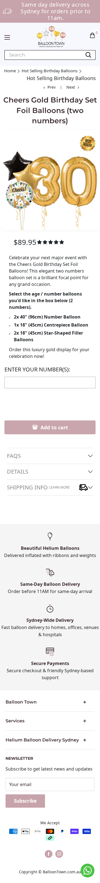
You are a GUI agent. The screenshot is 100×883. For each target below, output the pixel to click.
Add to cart (53, 427)
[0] (93, 35)
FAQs (14, 456)
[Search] (88, 55)
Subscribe (25, 801)
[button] (92, 35)
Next (70, 87)
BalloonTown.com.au (62, 871)
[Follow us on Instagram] (59, 854)
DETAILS (17, 471)
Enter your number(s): (37, 369)
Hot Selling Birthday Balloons (50, 70)
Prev (52, 87)
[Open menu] (7, 37)
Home (10, 70)
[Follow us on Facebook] (48, 854)
